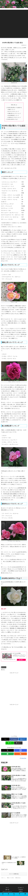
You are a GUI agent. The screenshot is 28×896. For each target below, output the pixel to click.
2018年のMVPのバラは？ (12, 119)
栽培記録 (4, 667)
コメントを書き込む (14, 873)
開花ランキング (11, 109)
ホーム (7, 887)
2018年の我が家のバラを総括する (14, 107)
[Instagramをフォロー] (20, 750)
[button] (18, 742)
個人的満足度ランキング (13, 115)
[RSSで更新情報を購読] (20, 753)
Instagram (21, 889)
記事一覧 (7, 889)
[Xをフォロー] (7, 750)
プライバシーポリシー (7, 891)
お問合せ (21, 891)
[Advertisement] (14, 24)
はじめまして (21, 887)
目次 (12, 104)
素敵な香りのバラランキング (14, 113)
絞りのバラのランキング (13, 111)
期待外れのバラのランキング (14, 117)
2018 (3, 669)
